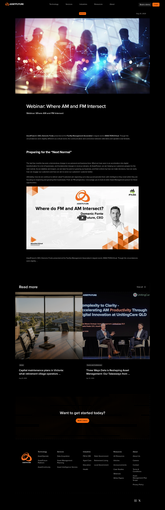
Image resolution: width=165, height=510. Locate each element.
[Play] (82, 218)
